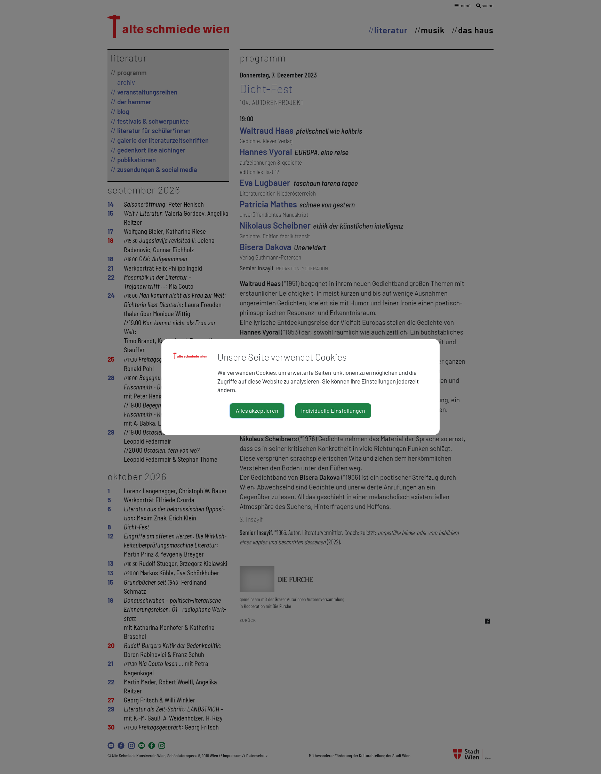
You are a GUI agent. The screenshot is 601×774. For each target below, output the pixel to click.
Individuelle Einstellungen (333, 410)
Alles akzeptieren (257, 410)
